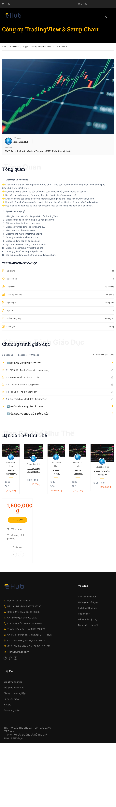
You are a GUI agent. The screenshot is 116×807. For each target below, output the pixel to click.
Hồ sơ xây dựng (11, 699)
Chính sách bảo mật (88, 625)
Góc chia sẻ (84, 613)
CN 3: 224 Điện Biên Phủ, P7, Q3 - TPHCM (28, 646)
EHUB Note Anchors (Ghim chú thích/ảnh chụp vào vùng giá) (56, 472)
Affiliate (7, 704)
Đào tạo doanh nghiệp (14, 693)
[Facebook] (14, 554)
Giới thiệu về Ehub (87, 596)
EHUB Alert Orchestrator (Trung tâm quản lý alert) (33, 470)
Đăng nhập (82, 4)
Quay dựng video (12, 710)
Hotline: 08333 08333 (18, 600)
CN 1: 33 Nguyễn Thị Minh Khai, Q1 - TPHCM (29, 634)
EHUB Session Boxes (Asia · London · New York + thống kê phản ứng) (77, 472)
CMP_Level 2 (61, 46)
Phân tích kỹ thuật (61, 151)
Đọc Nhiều (11, 451)
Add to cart (17, 520)
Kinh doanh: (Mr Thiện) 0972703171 (25, 623)
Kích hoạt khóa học (87, 608)
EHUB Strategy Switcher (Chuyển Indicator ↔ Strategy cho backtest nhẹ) (11, 472)
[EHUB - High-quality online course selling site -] (13, 16)
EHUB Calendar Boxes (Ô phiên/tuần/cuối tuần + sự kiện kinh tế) (102, 473)
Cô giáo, (17, 138)
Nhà (4, 46)
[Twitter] (21, 554)
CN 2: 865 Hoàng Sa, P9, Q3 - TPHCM (26, 640)
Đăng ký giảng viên (13, 682)
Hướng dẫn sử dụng (88, 602)
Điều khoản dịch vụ (87, 619)
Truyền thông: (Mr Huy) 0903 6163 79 (26, 629)
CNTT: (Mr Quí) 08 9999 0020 (22, 617)
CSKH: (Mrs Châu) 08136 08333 (23, 612)
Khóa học (14, 46)
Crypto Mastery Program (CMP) (37, 46)
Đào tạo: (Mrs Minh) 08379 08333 (24, 606)
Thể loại (8, 147)
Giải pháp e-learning (14, 687)
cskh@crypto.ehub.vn (18, 651)
